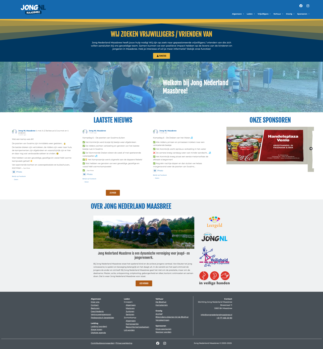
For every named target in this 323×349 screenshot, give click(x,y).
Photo (19, 172)
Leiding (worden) (99, 326)
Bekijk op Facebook (19, 176)
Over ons (95, 302)
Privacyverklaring (124, 343)
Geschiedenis (97, 311)
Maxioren (130, 308)
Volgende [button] (311, 149)
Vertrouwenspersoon (101, 314)
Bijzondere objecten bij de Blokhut (172, 317)
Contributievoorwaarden (102, 343)
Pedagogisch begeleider (102, 317)
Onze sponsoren (163, 329)
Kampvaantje (132, 324)
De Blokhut (161, 302)
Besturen (95, 308)
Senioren (130, 314)
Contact (95, 305)
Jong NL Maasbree (26, 131)
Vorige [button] (230, 149)
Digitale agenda (98, 332)
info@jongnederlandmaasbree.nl (216, 314)
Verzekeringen (162, 320)
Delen (16, 179)
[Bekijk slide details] (270, 149)
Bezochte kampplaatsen (137, 327)
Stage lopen (96, 329)
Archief (159, 314)
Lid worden (129, 330)
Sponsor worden (163, 332)
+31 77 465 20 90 (224, 318)
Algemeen (131, 305)
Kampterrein (162, 305)
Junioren (130, 311)
